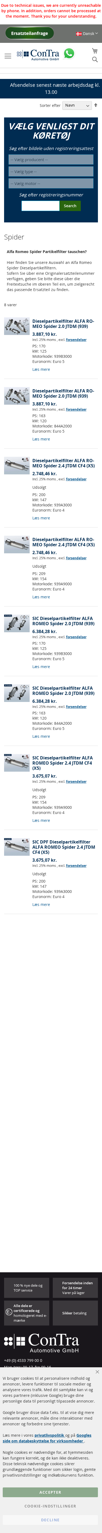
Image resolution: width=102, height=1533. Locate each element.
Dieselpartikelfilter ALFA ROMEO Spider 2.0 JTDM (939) (63, 323)
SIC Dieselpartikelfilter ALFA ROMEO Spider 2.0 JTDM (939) (63, 621)
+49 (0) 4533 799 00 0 (23, 1360)
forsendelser (76, 339)
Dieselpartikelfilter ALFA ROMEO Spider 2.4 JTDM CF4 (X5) (63, 463)
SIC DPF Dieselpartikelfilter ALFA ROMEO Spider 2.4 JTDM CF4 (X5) (63, 847)
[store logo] (38, 54)
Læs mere (41, 369)
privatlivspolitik (50, 1435)
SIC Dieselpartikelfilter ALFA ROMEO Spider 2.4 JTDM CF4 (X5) (62, 763)
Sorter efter (50, 105)
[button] (87, 33)
